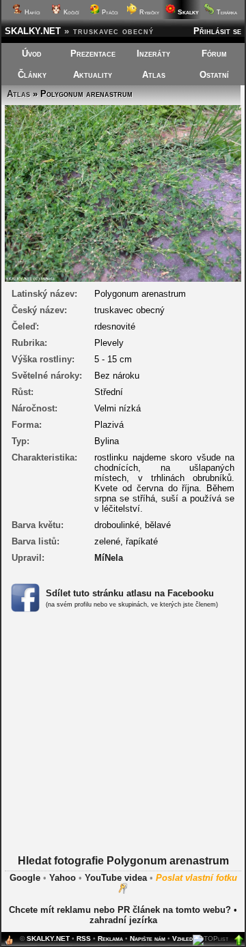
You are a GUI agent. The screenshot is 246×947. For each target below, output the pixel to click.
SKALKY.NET (33, 31)
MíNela (108, 558)
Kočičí (70, 12)
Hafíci (31, 12)
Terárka (226, 12)
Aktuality (92, 75)
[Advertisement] (123, 750)
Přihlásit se (217, 31)
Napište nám (147, 938)
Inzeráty (153, 53)
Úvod (32, 53)
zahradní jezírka (123, 920)
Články (32, 75)
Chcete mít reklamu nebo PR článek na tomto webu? (120, 910)
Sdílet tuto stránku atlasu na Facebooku (130, 593)
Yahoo (62, 878)
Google (25, 878)
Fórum (214, 53)
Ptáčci (109, 12)
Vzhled (182, 938)
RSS (84, 938)
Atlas (153, 75)
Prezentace (92, 53)
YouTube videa (116, 878)
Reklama (110, 938)
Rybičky (148, 12)
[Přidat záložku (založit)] (8, 943)
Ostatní (214, 75)
